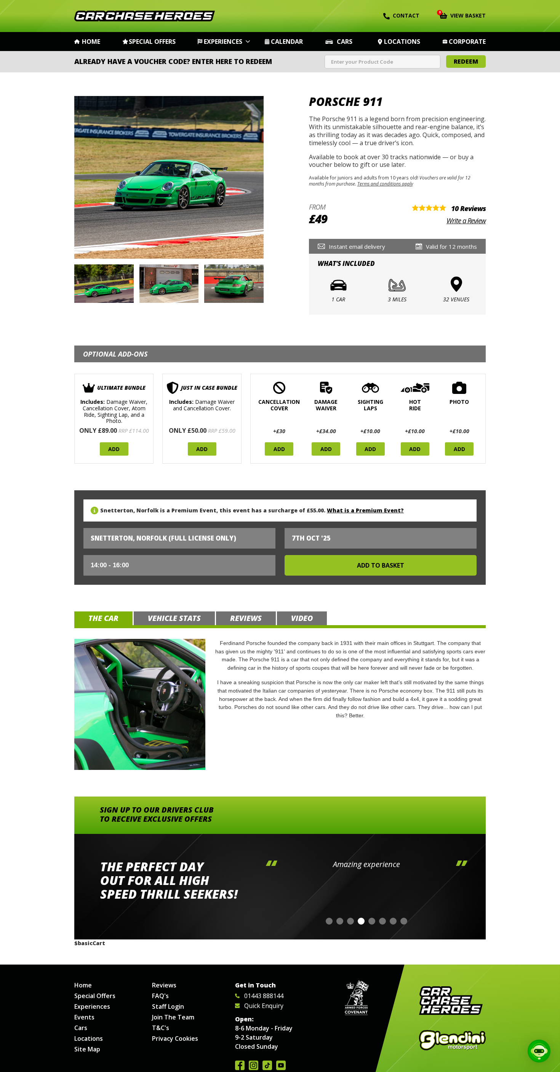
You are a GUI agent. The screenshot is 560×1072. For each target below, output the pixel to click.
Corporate (467, 41)
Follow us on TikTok (267, 1065)
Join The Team (173, 1017)
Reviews (164, 985)
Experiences (223, 41)
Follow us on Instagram (253, 1065)
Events (84, 1017)
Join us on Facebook (240, 1065)
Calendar (287, 41)
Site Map (87, 1049)
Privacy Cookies (175, 1038)
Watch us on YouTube (281, 1065)
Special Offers (152, 41)
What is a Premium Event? (365, 510)
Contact (406, 15)
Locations (402, 41)
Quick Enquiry (263, 1006)
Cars (344, 41)
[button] (329, 921)
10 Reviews (468, 208)
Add (114, 449)
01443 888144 (263, 996)
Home (91, 41)
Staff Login (168, 1006)
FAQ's (160, 996)
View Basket (463, 15)
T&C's (160, 1028)
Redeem (466, 61)
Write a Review (466, 220)
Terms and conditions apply (385, 184)
